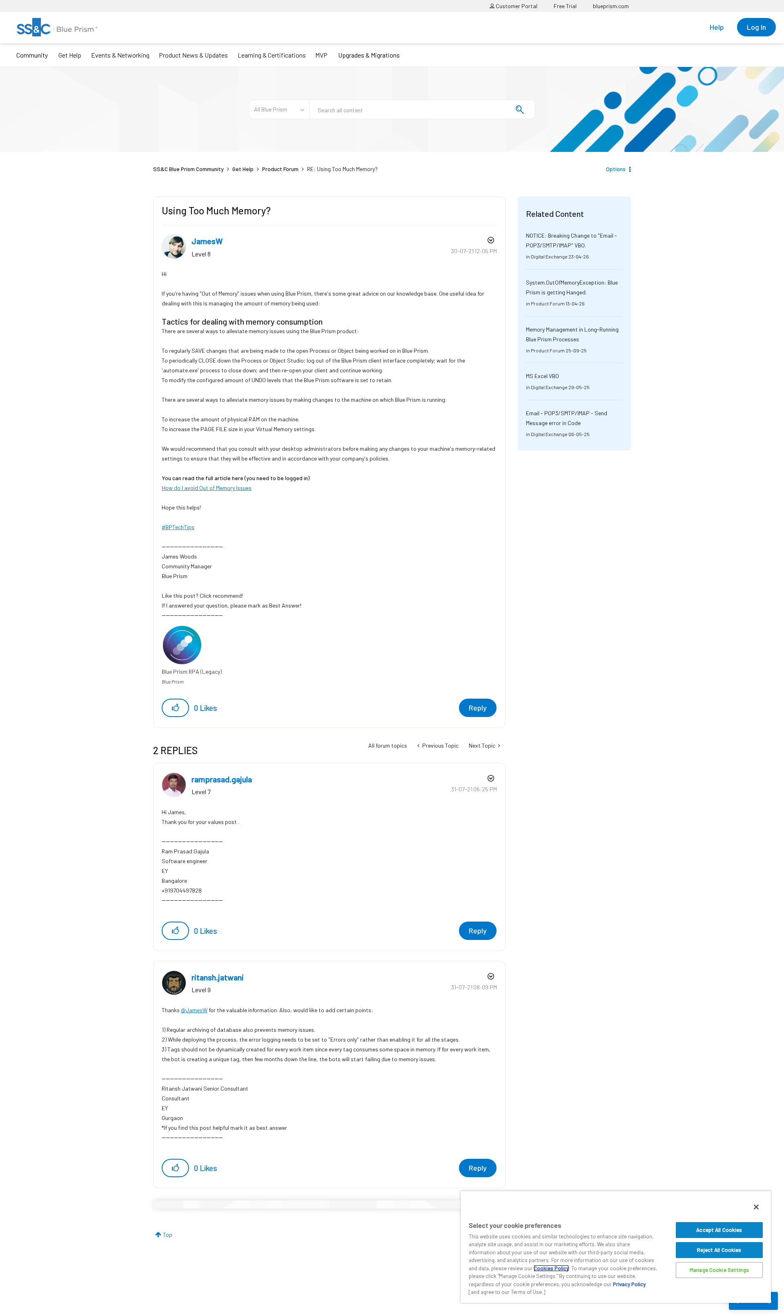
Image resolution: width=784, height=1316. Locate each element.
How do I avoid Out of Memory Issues (207, 487)
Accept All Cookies (719, 1230)
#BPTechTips (178, 526)
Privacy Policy (629, 1284)
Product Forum (280, 168)
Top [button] (167, 1234)
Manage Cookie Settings (719, 1270)
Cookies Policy (551, 1268)
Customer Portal (515, 5)
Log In (756, 26)
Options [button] (616, 168)
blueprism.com (611, 5)
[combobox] (422, 109)
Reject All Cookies (719, 1250)
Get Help (69, 55)
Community (32, 55)
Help (717, 26)
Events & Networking (120, 55)
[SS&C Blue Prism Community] (57, 27)
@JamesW (194, 1009)
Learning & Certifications (272, 55)
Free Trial (565, 5)
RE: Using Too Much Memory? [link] (342, 168)
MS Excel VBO (542, 375)
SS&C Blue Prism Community (188, 168)
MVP (321, 55)
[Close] (756, 1207)
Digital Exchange (549, 256)
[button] (175, 708)
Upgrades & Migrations (369, 55)
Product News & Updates (193, 55)
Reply (478, 707)
